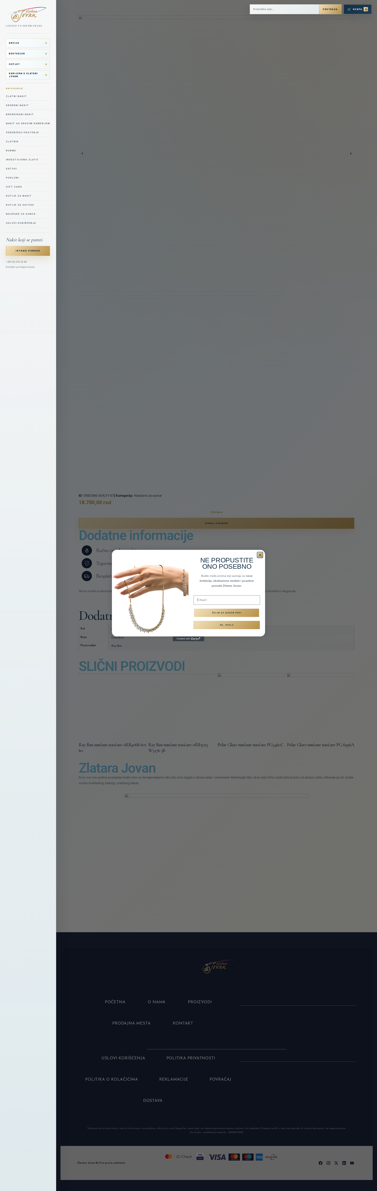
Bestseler (17, 53)
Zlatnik (12, 141)
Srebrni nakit (17, 105)
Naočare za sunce (21, 214)
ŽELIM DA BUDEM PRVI (227, 613)
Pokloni (12, 177)
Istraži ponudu (28, 251)
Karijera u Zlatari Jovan (23, 75)
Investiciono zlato (22, 159)
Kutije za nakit (19, 195)
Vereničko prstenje (22, 132)
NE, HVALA (227, 625)
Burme (11, 150)
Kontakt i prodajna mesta (20, 266)
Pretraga (330, 9)
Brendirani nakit (20, 114)
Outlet (14, 64)
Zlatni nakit (16, 96)
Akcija (14, 43)
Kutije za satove (20, 204)
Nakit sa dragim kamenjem (28, 123)
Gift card (14, 186)
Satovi (11, 168)
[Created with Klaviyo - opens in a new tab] (188, 638)
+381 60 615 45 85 (16, 261)
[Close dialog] (260, 555)
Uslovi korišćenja (21, 223)
